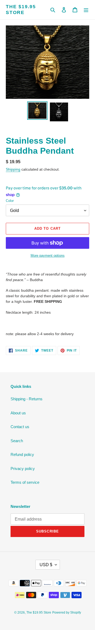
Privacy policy (23, 468)
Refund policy (22, 454)
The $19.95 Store (21, 9)
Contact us (20, 426)
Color (10, 201)
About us (18, 413)
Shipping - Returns (26, 399)
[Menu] (86, 9)
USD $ (46, 564)
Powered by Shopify (66, 612)
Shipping (13, 169)
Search (17, 440)
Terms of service (25, 482)
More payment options (48, 256)
